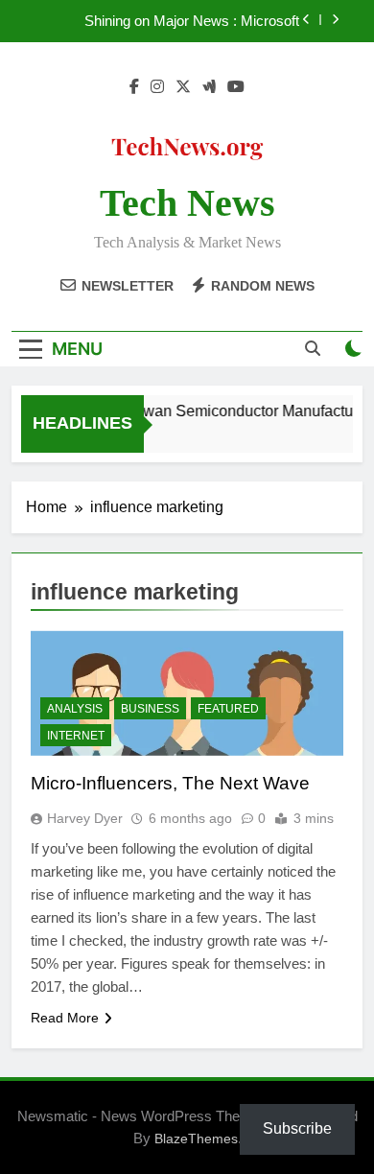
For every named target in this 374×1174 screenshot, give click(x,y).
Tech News (187, 202)
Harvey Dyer (85, 818)
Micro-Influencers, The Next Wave (170, 783)
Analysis (75, 709)
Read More (65, 1017)
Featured (228, 709)
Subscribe (297, 1128)
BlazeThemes (196, 1138)
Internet (76, 735)
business (150, 709)
